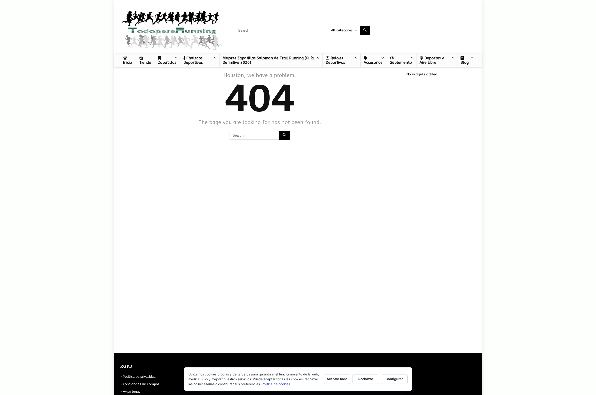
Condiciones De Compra (141, 384)
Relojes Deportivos (335, 60)
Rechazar (365, 379)
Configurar (394, 379)
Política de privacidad (139, 377)
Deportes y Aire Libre (432, 60)
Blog (465, 62)
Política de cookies (276, 384)
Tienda (145, 62)
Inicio (127, 62)
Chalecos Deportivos (193, 60)
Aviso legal (131, 392)
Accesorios (373, 62)
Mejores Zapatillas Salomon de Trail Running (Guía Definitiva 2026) (268, 60)
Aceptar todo (337, 379)
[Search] (365, 30)
